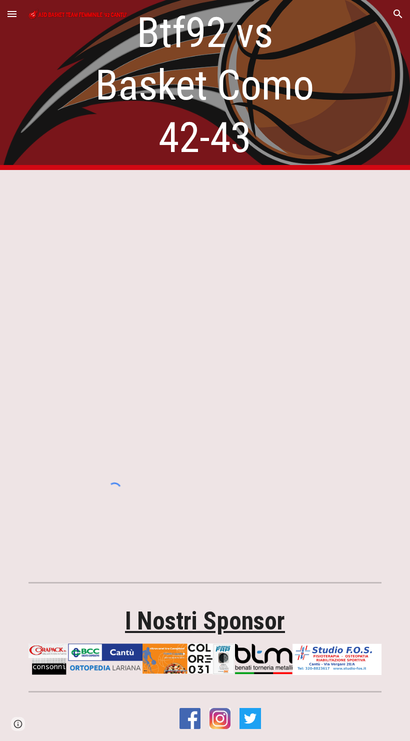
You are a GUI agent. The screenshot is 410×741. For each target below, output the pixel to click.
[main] (205, 85)
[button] (12, 14)
